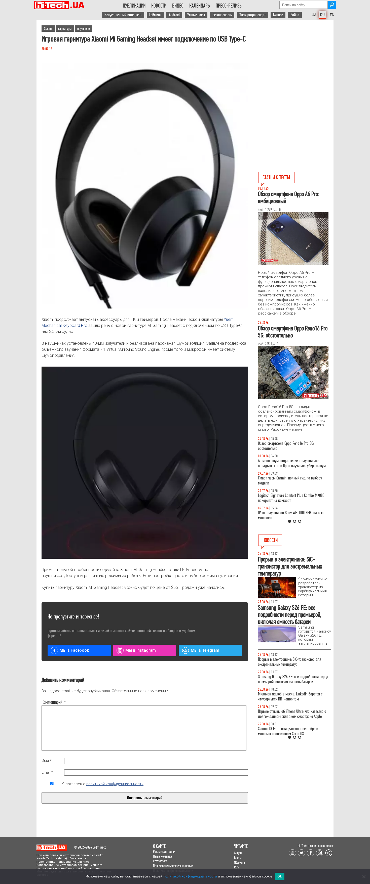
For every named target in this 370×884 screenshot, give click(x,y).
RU (322, 15)
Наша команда (162, 856)
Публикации (134, 6)
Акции (238, 852)
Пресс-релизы (229, 6)
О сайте (159, 846)
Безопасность (222, 15)
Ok (279, 876)
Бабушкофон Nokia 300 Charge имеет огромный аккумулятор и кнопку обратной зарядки (293, 679)
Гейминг (155, 15)
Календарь (199, 6)
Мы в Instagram (140, 650)
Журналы (240, 862)
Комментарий (52, 702)
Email (47, 772)
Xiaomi (48, 28)
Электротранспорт (252, 15)
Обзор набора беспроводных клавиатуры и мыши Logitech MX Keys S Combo (289, 446)
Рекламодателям (164, 851)
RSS (236, 867)
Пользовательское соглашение (173, 865)
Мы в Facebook (74, 650)
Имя (47, 761)
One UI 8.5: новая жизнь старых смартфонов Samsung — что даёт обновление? (290, 463)
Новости (158, 6)
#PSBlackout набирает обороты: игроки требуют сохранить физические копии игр (293, 662)
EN (332, 15)
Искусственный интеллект (123, 15)
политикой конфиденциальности (114, 784)
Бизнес (278, 15)
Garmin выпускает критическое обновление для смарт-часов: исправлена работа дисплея (293, 696)
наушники (83, 28)
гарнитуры (64, 28)
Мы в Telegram (205, 650)
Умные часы (196, 15)
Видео (177, 6)
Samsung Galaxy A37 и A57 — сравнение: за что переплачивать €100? (293, 515)
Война (294, 15)
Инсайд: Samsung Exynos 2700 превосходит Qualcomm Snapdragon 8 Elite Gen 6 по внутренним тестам (290, 733)
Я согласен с (102, 784)
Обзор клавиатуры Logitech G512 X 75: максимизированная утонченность (286, 480)
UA (314, 15)
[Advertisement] (296, 65)
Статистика (160, 861)
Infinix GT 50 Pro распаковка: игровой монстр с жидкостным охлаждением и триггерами (292, 498)
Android (174, 15)
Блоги (237, 857)
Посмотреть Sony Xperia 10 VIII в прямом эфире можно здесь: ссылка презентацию (292, 714)
